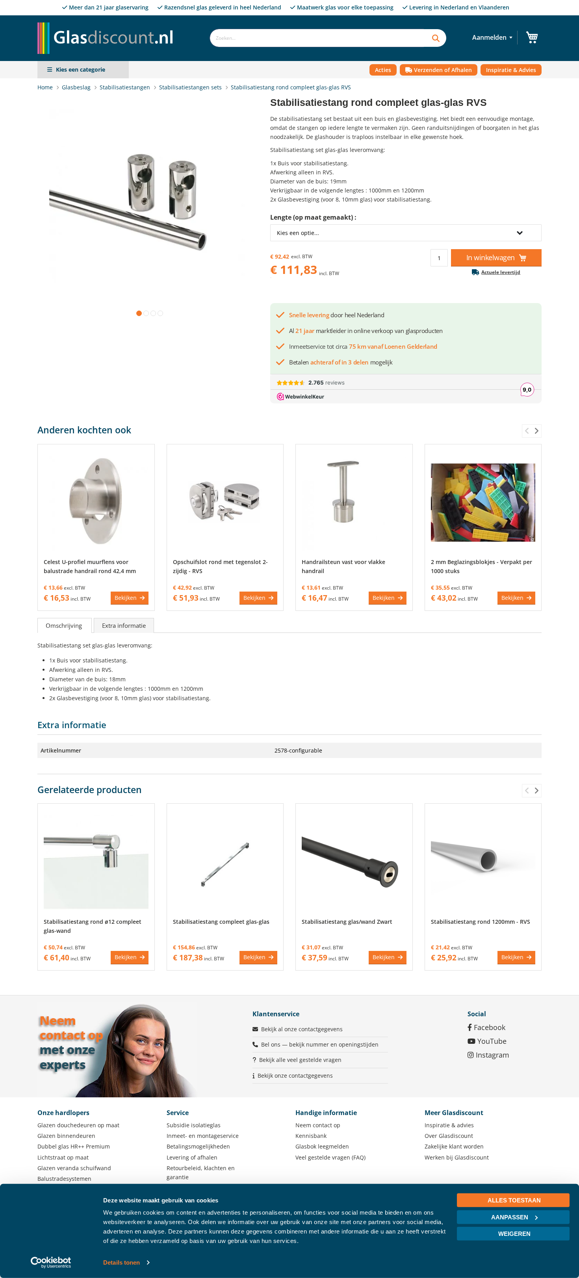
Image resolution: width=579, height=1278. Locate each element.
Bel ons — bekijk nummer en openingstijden (320, 1044)
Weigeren (514, 1233)
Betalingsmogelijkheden (198, 1146)
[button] (137, 312)
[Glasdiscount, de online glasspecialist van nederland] (107, 22)
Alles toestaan (514, 1200)
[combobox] (317, 38)
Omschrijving (65, 625)
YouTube (491, 1041)
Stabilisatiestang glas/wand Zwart (347, 921)
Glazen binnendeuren (66, 1135)
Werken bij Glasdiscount (457, 1157)
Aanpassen (509, 1216)
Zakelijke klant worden (454, 1146)
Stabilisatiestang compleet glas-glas (221, 921)
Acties (383, 70)
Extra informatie (124, 625)
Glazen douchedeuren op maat (78, 1125)
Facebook (488, 1027)
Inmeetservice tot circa (363, 346)
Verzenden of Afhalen (442, 70)
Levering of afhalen (192, 1157)
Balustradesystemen (64, 1178)
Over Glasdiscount (449, 1135)
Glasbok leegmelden (322, 1146)
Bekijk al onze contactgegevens (302, 1029)
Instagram (491, 1055)
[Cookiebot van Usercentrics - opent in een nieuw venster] (51, 1263)
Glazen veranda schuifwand (74, 1168)
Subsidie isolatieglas (194, 1125)
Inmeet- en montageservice (203, 1135)
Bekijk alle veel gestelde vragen (300, 1059)
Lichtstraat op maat (63, 1157)
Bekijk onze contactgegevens (295, 1075)
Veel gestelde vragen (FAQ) (330, 1157)
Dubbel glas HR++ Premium (73, 1146)
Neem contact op (317, 1125)
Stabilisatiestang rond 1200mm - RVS (480, 921)
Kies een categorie (80, 69)
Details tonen (121, 1262)
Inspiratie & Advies (511, 70)
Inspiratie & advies (449, 1125)
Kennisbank (311, 1135)
